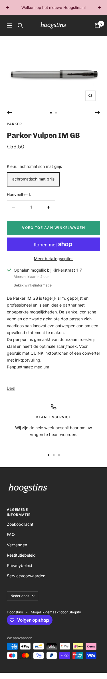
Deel (11, 388)
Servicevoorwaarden (26, 575)
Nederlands (20, 596)
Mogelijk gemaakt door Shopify (56, 612)
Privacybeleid (19, 565)
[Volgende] (97, 113)
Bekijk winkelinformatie (33, 285)
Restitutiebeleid (21, 555)
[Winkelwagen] (97, 25)
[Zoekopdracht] (20, 25)
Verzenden (17, 544)
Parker (14, 124)
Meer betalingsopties (53, 258)
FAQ (11, 534)
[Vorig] (9, 113)
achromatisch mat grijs (33, 178)
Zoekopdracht (20, 524)
